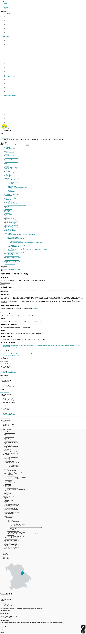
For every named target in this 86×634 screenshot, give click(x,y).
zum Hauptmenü (6, 4)
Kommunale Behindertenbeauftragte (13, 115)
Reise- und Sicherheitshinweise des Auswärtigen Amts (14, 348)
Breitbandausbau (8, 79)
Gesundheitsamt (8, 98)
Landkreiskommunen (9, 19)
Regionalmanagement (9, 83)
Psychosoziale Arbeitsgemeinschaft (17, 240)
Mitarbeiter (7, 40)
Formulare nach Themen (12, 48)
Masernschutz (10, 100)
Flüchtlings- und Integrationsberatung (13, 119)
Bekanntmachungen (9, 67)
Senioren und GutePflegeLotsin (11, 111)
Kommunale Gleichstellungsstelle (12, 114)
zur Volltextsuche (6, 8)
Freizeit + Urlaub (8, 27)
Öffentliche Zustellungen (12, 68)
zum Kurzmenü (6, 7)
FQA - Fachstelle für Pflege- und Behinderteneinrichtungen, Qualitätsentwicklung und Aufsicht (27, 107)
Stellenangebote (8, 74)
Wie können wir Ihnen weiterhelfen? (8, 144)
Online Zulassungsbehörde (13, 47)
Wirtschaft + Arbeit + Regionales (9, 76)
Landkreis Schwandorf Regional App (12, 33)
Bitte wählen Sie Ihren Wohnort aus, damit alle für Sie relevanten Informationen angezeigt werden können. (23, 280)
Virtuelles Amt (8, 64)
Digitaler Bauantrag (11, 52)
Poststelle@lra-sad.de (7, 605)
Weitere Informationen (5, 610)
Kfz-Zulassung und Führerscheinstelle (54, 622)
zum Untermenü (6, 6)
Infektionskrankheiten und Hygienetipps (15, 110)
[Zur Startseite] (6, 130)
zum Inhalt (5, 3)
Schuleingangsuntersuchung (13, 102)
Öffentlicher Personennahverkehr (12, 59)
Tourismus (7, 32)
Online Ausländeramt (11, 45)
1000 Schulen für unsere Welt (11, 35)
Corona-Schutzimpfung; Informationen (11, 355)
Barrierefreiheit (6, 135)
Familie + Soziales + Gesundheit (9, 95)
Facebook (2, 629)
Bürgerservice (6, 36)
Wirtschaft (7, 78)
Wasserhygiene (10, 109)
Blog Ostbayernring (9, 91)
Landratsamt (8, 37)
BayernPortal (35, 308)
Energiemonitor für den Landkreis (12, 92)
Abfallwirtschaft (8, 60)
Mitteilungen (7, 75)
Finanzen (7, 20)
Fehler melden (6, 558)
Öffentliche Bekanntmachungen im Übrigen (16, 70)
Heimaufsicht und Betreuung (11, 113)
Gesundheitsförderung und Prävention (15, 103)
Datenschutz (5, 557)
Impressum (5, 556)
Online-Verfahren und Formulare (12, 44)
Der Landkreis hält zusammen (11, 86)
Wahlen (6, 17)
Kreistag (7, 16)
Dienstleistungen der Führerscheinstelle (18, 193)
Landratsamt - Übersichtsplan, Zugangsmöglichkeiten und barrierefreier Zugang (26, 608)
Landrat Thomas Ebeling (10, 15)
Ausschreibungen (8, 71)
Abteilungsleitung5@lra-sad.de (9, 372)
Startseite (2, 269)
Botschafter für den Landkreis (11, 24)
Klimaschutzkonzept (9, 94)
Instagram (2, 632)
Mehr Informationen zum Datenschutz (8, 140)
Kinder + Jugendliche (9, 96)
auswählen (3, 284)
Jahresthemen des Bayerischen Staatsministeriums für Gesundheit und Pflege (26, 242)
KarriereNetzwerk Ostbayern (11, 88)
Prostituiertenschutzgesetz (13, 105)
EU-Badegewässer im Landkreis (11, 28)
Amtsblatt (7, 72)
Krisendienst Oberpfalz (10, 122)
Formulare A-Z (10, 49)
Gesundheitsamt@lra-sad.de (9, 386)
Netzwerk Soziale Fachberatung (11, 121)
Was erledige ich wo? (9, 43)
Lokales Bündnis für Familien (11, 117)
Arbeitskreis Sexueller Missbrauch (12, 118)
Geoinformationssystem (10, 21)
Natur (6, 29)
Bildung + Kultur (8, 25)
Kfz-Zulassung (10, 56)
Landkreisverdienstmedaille (11, 23)
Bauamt (6, 51)
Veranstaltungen (8, 31)
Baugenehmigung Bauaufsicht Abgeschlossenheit (17, 54)
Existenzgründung (9, 80)
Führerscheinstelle (11, 58)
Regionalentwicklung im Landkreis (12, 84)
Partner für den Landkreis (10, 87)
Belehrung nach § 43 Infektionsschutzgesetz (16, 106)
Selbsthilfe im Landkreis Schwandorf (17, 245)
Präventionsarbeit (13, 244)
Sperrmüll (9, 62)
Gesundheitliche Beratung (15, 241)
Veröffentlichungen (7, 66)
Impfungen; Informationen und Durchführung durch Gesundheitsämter (18, 353)
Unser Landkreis (6, 13)
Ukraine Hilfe (8, 41)
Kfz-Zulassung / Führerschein (11, 55)
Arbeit (6, 82)
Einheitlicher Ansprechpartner (11, 90)
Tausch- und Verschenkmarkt (11, 63)
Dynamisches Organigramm (13, 39)
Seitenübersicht (6, 554)
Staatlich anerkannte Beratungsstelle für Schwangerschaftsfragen (21, 99)
